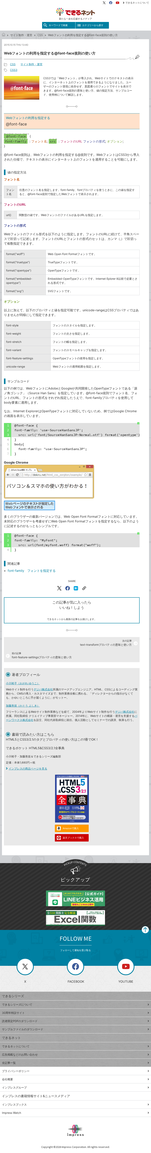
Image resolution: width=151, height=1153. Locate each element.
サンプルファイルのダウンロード (22, 1029)
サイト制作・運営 (21, 35)
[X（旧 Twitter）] (104, 2)
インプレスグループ (14, 1087)
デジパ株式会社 (43, 689)
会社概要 (7, 1079)
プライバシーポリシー (15, 1071)
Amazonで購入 (71, 828)
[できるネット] (3, 35)
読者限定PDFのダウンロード (20, 1021)
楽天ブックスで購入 (73, 837)
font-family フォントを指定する (32, 571)
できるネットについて (137, 2)
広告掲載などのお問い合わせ (20, 1054)
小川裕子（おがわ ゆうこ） (23, 683)
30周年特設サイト (13, 1012)
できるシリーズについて (17, 1004)
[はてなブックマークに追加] (76, 588)
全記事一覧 (9, 1062)
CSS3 (13, 70)
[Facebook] (110, 3)
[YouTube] (117, 3)
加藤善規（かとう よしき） (23, 705)
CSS (40, 35)
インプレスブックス (14, 1104)
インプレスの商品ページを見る (28, 768)
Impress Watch (11, 1112)
